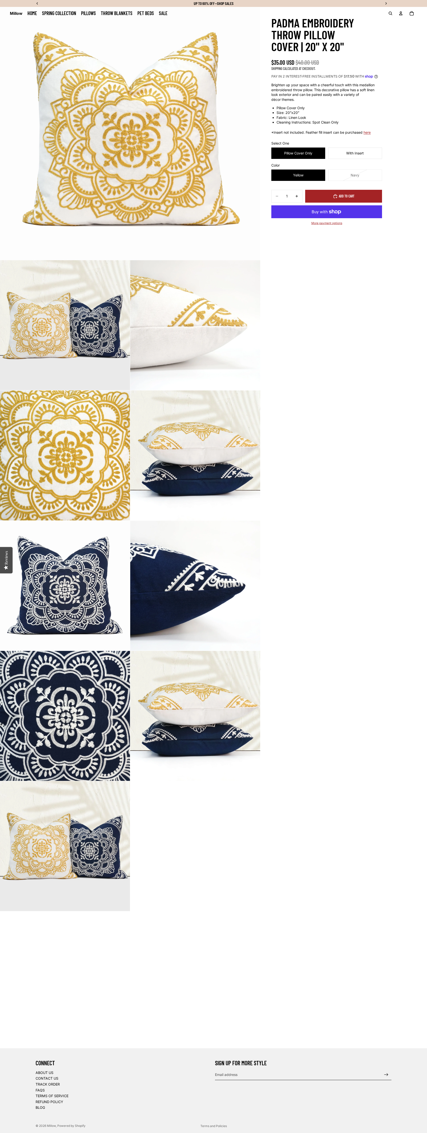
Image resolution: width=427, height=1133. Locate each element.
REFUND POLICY (49, 1102)
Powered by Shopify (71, 1126)
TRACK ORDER (48, 1084)
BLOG (40, 1108)
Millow (51, 1126)
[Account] (400, 13)
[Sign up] (386, 1074)
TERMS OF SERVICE (52, 1096)
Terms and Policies (213, 1126)
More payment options (326, 223)
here (367, 132)
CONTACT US (47, 1078)
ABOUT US (44, 1072)
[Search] (390, 13)
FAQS (40, 1090)
